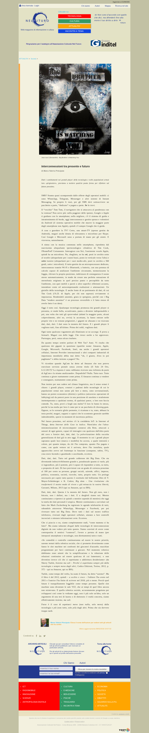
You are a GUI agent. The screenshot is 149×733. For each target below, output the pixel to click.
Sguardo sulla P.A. (107, 702)
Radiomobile (29, 690)
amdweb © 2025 (124, 714)
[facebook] (36, 636)
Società (33, 59)
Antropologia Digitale (34, 702)
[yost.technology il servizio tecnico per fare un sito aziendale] (124, 731)
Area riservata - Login (30, 6)
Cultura (68, 687)
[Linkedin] (40, 636)
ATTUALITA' (23, 59)
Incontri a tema (72, 706)
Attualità (102, 706)
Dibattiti (101, 698)
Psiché (67, 698)
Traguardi (69, 702)
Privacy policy (80, 721)
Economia (102, 687)
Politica (101, 690)
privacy (102, 673)
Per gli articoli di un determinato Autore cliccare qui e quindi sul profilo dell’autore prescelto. (67, 652)
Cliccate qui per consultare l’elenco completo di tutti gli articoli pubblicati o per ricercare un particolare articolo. (67, 646)
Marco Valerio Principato (60, 622)
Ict (24, 687)
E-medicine (69, 690)
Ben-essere (70, 694)
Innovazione (29, 694)
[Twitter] (44, 636)
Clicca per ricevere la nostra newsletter (92, 669)
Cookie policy (69, 721)
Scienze (27, 698)
